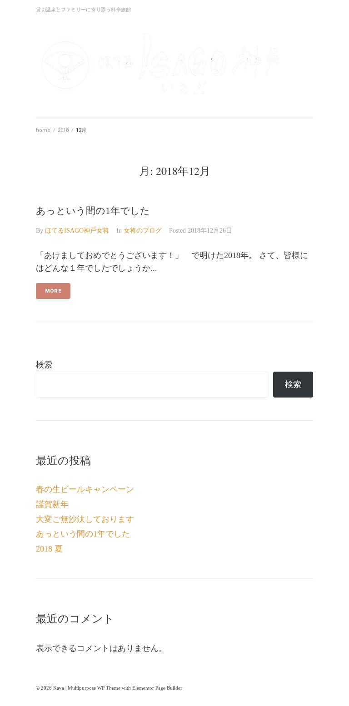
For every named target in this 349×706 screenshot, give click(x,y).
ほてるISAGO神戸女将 (77, 230)
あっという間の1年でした (93, 210)
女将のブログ (143, 230)
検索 (44, 364)
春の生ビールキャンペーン (85, 489)
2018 (63, 130)
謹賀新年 (52, 504)
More (53, 291)
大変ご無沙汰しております (85, 519)
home (43, 130)
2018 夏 (49, 548)
